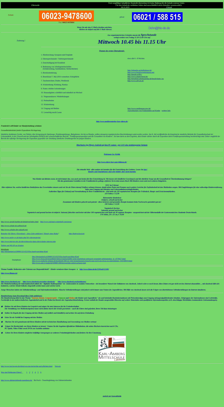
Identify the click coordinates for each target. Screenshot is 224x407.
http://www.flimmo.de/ (9, 273)
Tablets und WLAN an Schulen (12, 245)
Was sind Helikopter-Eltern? (12, 372)
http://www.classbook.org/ (10, 282)
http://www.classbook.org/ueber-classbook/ (39, 282)
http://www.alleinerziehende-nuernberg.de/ (16, 380)
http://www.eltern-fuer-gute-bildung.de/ (112, 162)
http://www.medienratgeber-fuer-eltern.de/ (112, 121)
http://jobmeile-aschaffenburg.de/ (140, 70)
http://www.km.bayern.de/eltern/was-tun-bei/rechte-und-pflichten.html (26, 366)
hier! (145, 170)
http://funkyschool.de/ (77, 234)
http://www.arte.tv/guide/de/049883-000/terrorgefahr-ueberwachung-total (59, 263)
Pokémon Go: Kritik (112, 154)
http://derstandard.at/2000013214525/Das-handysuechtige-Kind (24, 252)
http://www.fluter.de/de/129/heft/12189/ (94, 269)
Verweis (58, 366)
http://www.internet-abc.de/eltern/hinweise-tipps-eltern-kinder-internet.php (28, 242)
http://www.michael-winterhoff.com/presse (56, 222)
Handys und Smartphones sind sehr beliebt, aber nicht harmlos (112, 172)
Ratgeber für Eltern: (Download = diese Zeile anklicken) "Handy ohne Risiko (29, 234)
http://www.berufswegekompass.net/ (141, 72)
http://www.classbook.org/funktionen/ (72, 282)
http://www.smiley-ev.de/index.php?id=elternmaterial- (21, 238)
